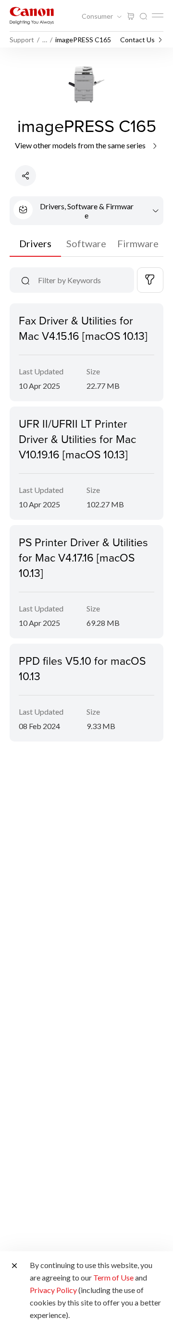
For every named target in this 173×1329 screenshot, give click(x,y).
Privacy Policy (53, 1289)
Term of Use (113, 1277)
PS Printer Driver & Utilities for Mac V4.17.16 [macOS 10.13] (83, 557)
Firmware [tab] (138, 243)
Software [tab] (86, 243)
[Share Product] (25, 175)
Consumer (98, 16)
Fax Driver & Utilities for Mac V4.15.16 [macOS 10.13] (83, 327)
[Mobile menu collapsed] (157, 15)
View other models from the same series (81, 145)
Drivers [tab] (35, 243)
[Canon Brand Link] (32, 15)
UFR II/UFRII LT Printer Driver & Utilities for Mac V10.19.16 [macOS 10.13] (77, 439)
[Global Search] (143, 16)
